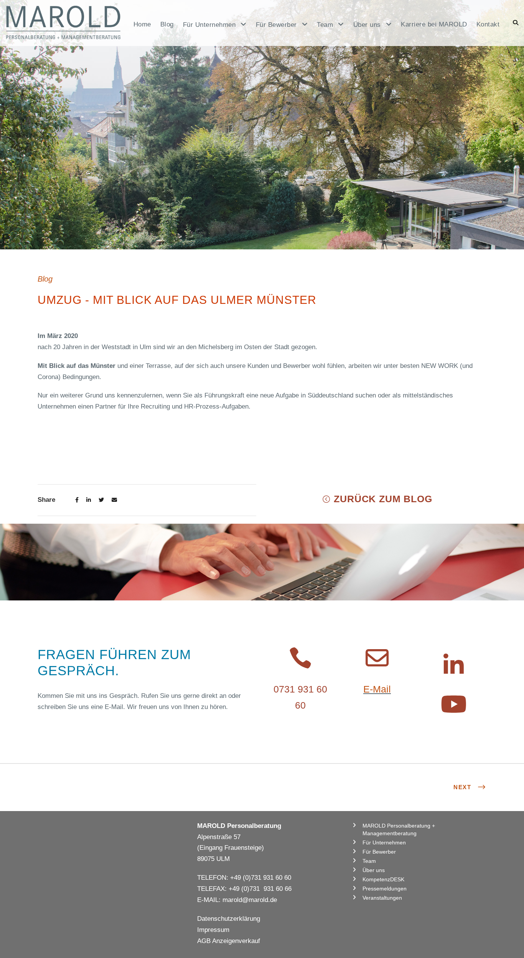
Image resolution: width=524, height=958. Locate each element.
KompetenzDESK (383, 879)
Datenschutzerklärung (228, 918)
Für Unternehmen (384, 842)
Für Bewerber (379, 852)
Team (369, 861)
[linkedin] (453, 666)
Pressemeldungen (385, 888)
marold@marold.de (249, 900)
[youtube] (454, 705)
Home (142, 24)
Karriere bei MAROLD (434, 24)
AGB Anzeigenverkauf (228, 941)
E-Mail (377, 689)
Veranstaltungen (382, 898)
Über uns (374, 870)
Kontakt (488, 24)
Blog (167, 24)
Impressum (213, 929)
